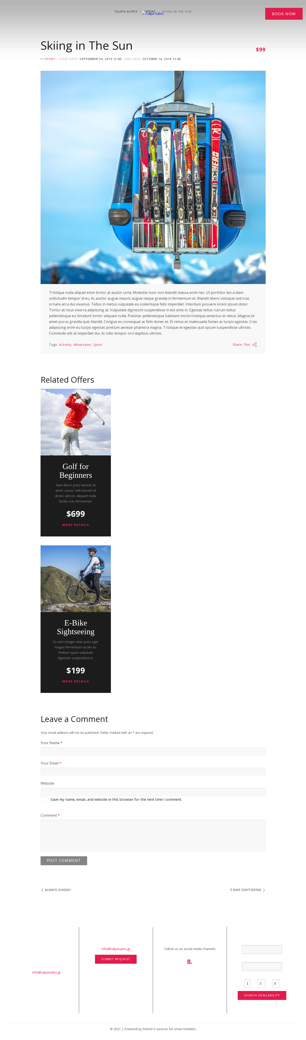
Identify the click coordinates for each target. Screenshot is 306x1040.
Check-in (262, 941)
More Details (75, 525)
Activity (65, 344)
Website (47, 783)
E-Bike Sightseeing (76, 627)
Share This (241, 344)
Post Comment (64, 860)
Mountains (82, 344)
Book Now (284, 13)
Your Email (51, 763)
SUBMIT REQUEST (115, 959)
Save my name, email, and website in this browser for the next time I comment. (116, 799)
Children (276, 975)
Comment (50, 815)
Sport (50, 59)
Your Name (51, 742)
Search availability (262, 995)
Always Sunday (58, 890)
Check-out (262, 958)
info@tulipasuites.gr (46, 972)
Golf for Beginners (75, 471)
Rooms (247, 975)
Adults (261, 975)
